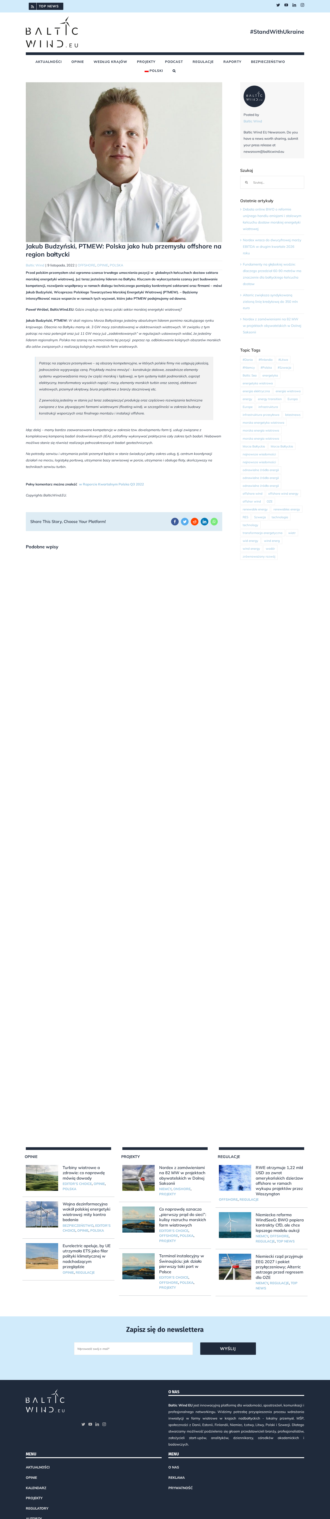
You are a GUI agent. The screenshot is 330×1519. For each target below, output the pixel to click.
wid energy (250, 540)
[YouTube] (90, 1424)
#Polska (266, 367)
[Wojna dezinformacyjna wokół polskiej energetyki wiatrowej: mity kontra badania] (42, 1214)
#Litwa (283, 359)
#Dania (248, 359)
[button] (174, 70)
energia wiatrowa (288, 391)
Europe (248, 407)
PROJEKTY (167, 1194)
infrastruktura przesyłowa (261, 414)
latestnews (293, 414)
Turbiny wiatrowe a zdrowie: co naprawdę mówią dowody (84, 1173)
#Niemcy (249, 367)
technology (250, 525)
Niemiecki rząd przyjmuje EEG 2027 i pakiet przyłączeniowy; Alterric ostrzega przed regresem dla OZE (279, 1267)
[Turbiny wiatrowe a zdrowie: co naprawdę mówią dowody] (42, 1178)
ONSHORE (182, 1189)
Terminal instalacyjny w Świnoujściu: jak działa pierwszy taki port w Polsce (181, 1263)
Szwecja (260, 517)
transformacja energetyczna (262, 533)
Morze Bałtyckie (254, 446)
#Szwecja (284, 367)
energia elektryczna (256, 391)
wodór (270, 548)
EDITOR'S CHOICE (77, 1184)
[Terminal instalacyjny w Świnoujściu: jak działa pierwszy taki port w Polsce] (138, 1266)
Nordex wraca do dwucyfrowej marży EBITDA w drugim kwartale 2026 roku (272, 246)
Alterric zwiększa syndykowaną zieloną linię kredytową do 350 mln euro (270, 301)
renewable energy (255, 509)
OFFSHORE (86, 265)
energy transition (270, 399)
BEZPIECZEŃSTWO (78, 1225)
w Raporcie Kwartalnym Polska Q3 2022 (111, 484)
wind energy (251, 548)
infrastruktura (268, 407)
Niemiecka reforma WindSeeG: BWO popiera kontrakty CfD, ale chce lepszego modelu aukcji (280, 1222)
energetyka (270, 375)
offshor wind (252, 501)
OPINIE (102, 265)
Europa (293, 399)
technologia (280, 517)
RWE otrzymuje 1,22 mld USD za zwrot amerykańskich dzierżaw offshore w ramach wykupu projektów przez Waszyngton (279, 1180)
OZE (270, 501)
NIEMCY (165, 1189)
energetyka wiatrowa (258, 383)
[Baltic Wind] (254, 88)
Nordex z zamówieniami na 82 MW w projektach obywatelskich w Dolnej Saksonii (272, 325)
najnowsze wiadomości (259, 454)
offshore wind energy (283, 493)
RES (245, 517)
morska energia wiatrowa (261, 430)
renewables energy (286, 509)
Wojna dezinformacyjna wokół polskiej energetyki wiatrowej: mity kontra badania (86, 1211)
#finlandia (266, 359)
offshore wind (252, 493)
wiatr (292, 533)
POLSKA (116, 265)
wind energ (272, 540)
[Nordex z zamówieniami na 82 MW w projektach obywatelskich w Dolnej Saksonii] (138, 1178)
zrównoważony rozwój (259, 556)
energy (247, 399)
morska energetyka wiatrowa (263, 422)
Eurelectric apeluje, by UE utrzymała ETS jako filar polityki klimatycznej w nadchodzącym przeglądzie (87, 1256)
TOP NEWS (286, 1241)
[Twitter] (83, 1424)
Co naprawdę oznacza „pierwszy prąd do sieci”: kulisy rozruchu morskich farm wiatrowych (182, 1217)
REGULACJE (85, 1272)
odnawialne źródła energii (261, 470)
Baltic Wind (35, 265)
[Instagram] (104, 1424)
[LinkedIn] (97, 1424)
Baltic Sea (250, 375)
